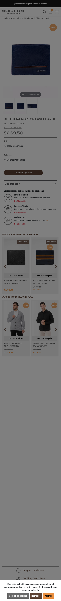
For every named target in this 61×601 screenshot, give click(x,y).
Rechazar (35, 596)
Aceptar (48, 596)
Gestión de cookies (18, 596)
